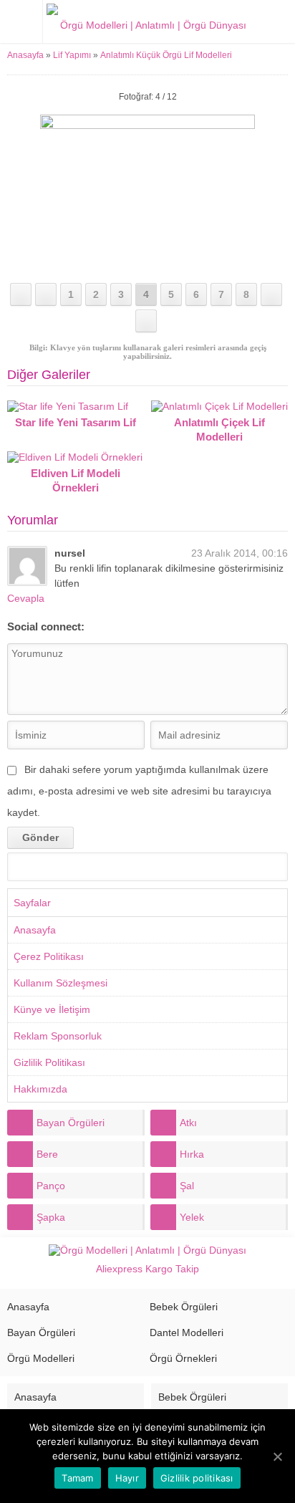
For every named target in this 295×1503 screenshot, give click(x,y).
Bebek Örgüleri (184, 1306)
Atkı (188, 1122)
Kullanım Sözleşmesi (60, 983)
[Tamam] (277, 1456)
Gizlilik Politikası (49, 1062)
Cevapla (25, 598)
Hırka (192, 1154)
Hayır (127, 1478)
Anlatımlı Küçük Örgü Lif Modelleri (166, 55)
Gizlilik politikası (196, 1478)
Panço (51, 1185)
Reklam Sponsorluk (58, 1036)
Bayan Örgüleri (71, 1122)
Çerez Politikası (49, 956)
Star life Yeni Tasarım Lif (75, 422)
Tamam (77, 1478)
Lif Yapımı (72, 55)
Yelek (192, 1217)
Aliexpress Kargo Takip (147, 1268)
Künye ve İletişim (52, 1009)
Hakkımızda (40, 1089)
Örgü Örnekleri (183, 1358)
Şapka (51, 1217)
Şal (187, 1185)
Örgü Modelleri (40, 1358)
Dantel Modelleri (186, 1332)
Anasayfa (25, 55)
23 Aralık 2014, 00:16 (239, 553)
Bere (47, 1154)
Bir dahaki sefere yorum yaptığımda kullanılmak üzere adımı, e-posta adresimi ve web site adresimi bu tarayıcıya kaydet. (139, 791)
